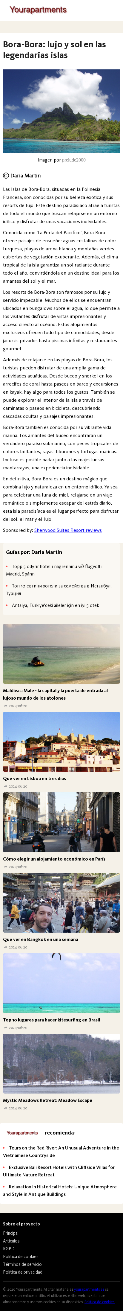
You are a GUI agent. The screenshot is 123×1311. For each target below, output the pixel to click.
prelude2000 (74, 159)
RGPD (9, 1248)
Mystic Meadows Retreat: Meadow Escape (47, 1100)
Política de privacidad (22, 1272)
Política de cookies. (99, 1302)
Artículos (11, 1241)
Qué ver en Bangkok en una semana (40, 939)
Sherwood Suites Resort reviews (68, 530)
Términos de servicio (22, 1264)
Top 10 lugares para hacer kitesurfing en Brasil (51, 1020)
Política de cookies (21, 1256)
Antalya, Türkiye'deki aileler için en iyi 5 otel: (55, 605)
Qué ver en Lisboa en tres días (34, 778)
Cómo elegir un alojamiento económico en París (54, 859)
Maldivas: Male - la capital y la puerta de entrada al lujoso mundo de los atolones (55, 694)
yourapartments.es (89, 1289)
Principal (11, 1233)
